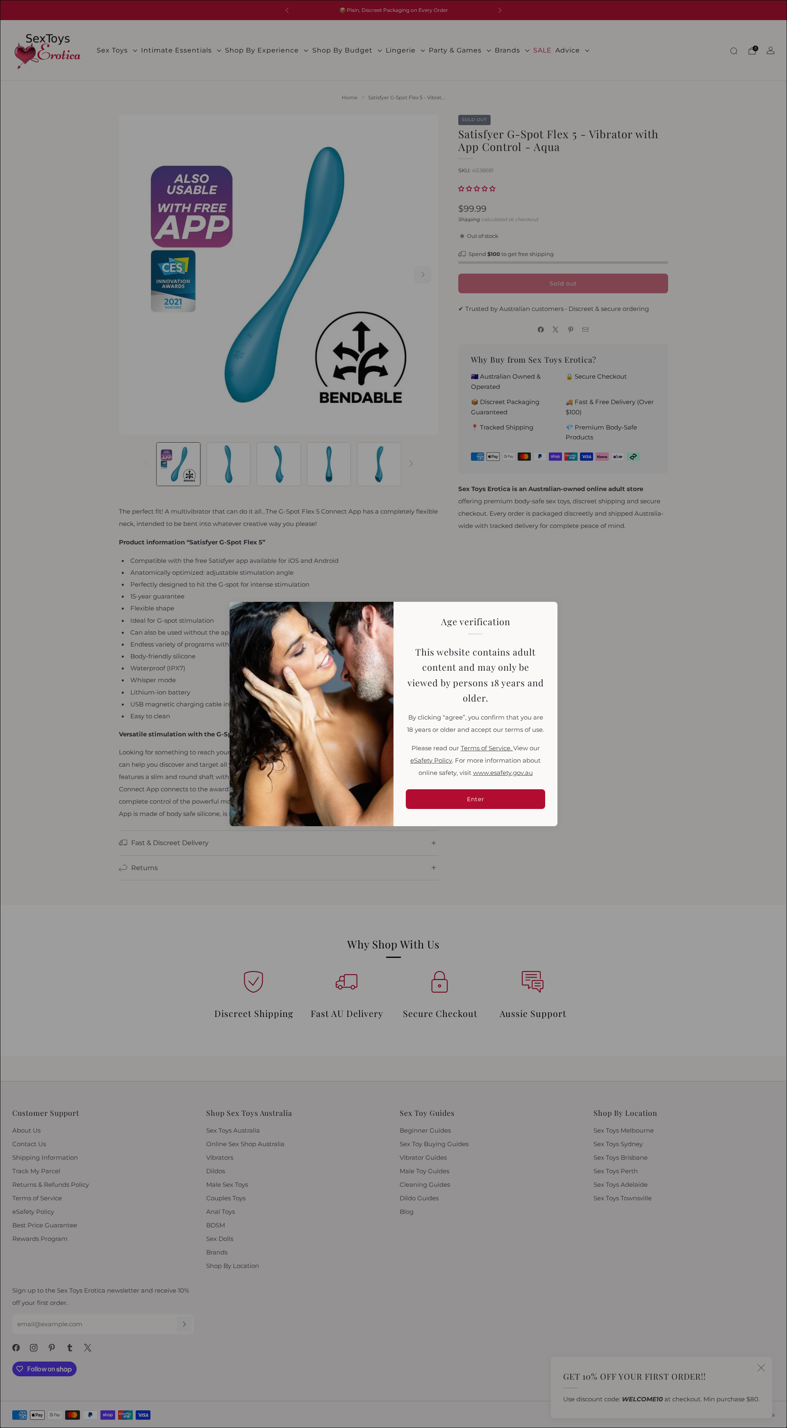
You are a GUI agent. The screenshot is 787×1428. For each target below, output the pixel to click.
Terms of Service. (487, 748)
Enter (475, 799)
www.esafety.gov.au (503, 773)
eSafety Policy (431, 760)
